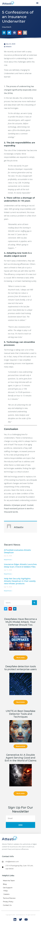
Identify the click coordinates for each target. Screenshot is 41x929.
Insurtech (6, 27)
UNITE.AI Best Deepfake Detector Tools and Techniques (20, 714)
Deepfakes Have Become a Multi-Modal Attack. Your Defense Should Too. (20, 622)
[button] (37, 3)
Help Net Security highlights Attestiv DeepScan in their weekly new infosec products (20, 581)
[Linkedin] (14, 608)
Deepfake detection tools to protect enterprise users (20, 668)
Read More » (8, 559)
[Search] (34, 602)
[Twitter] (5, 608)
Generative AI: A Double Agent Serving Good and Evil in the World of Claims (20, 757)
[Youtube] (10, 608)
